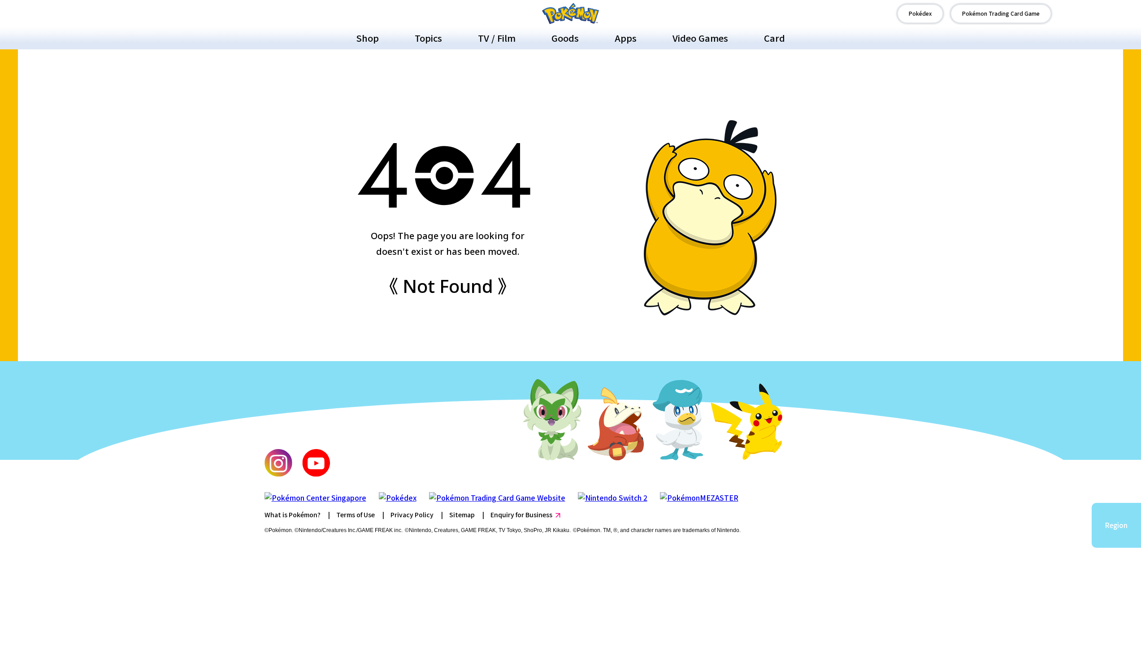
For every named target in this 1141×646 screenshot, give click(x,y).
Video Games (700, 37)
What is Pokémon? (293, 514)
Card (774, 37)
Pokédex (920, 13)
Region (1116, 525)
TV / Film (497, 37)
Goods (565, 37)
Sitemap (462, 514)
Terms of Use (355, 514)
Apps (626, 37)
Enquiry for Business (521, 514)
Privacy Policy (412, 514)
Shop (367, 37)
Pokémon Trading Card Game (1001, 13)
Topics (428, 37)
